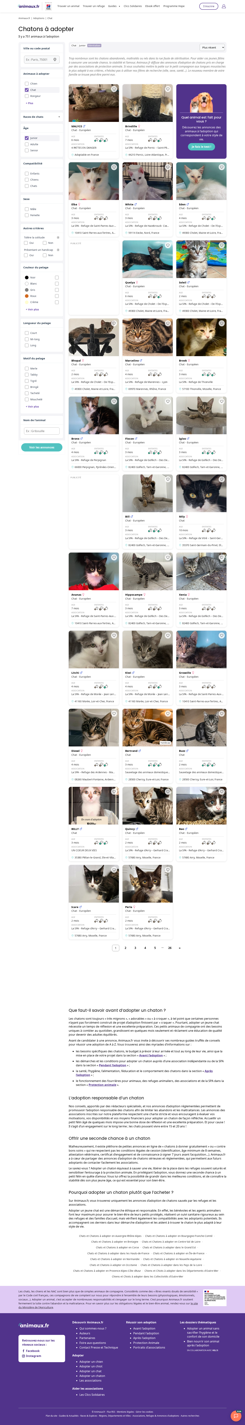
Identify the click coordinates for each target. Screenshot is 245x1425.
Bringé (34, 387)
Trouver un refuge (94, 6)
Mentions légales (125, 1411)
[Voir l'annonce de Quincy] (147, 824)
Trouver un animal (68, 6)
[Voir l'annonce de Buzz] (201, 746)
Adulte (34, 144)
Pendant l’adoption (112, 1065)
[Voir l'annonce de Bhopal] (94, 355)
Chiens (34, 179)
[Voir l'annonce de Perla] (147, 902)
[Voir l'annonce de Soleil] (201, 277)
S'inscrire (208, 6)
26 (169, 948)
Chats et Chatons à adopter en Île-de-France (178, 1253)
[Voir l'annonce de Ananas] (94, 590)
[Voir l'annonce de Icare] (94, 902)
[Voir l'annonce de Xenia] (201, 590)
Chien (33, 83)
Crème (34, 302)
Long (33, 345)
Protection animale (102, 1085)
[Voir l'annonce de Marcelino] (147, 355)
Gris (32, 290)
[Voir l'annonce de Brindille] (147, 121)
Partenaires (87, 1338)
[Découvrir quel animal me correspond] (201, 121)
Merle (33, 368)
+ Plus (29, 103)
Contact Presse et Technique (98, 1347)
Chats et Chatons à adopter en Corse (117, 1247)
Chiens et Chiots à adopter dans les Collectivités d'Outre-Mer (147, 1276)
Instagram (33, 1356)
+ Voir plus (32, 309)
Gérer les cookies (144, 1411)
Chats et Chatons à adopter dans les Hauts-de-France (118, 1253)
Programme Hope (174, 6)
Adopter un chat (90, 1371)
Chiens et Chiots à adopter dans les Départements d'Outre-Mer (181, 1270)
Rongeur (35, 96)
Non (50, 243)
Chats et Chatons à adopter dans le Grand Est (169, 1247)
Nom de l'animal (34, 420)
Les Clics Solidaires (92, 1395)
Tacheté (35, 393)
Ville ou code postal (36, 48)
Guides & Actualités (69, 1415)
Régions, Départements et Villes (115, 1415)
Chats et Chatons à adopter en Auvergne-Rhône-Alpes (110, 1236)
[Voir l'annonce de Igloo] (201, 434)
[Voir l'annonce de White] (147, 199)
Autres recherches (190, 1415)
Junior (33, 138)
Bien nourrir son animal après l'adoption (203, 1345)
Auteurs (84, 1333)
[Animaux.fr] (28, 6)
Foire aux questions (92, 1343)
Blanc (33, 283)
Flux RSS (111, 1411)
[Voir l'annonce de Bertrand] (147, 746)
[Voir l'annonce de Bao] (201, 824)
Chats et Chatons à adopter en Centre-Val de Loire (171, 1241)
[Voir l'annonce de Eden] (201, 199)
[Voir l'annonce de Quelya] (147, 277)
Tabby (33, 374)
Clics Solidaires (133, 6)
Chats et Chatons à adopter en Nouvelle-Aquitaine (172, 1259)
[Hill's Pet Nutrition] (47, 6)
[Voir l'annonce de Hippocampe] (147, 590)
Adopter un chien (91, 1362)
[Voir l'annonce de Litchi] (94, 668)
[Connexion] (223, 6)
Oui (31, 243)
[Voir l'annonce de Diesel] (94, 746)
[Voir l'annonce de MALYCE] (94, 121)
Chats (33, 186)
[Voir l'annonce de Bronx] (94, 434)
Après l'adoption (144, 1338)
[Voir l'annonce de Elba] (94, 199)
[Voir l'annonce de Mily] (201, 511)
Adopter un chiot (90, 1366)
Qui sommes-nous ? (92, 1328)
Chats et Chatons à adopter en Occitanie (113, 1265)
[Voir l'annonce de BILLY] (94, 824)
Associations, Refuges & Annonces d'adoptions (156, 1415)
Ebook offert (152, 6)
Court (33, 333)
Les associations (90, 1380)
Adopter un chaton (92, 1376)
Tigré (33, 381)
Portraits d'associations (149, 1347)
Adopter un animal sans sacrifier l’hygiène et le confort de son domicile (203, 1332)
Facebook (33, 1351)
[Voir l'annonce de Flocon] (147, 434)
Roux (33, 296)
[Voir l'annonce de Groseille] (201, 668)
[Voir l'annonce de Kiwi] (147, 668)
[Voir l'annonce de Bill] (147, 511)
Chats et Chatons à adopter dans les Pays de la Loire (171, 1265)
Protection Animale (146, 1343)
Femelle (35, 215)
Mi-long (35, 339)
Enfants (34, 173)
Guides (112, 6)
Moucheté (36, 399)
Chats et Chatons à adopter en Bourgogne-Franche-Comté (179, 1236)
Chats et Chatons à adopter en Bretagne (114, 1241)
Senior (34, 150)
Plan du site (51, 1415)
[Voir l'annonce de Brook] (201, 355)
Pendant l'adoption (146, 1333)
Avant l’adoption (151, 1055)
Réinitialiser (94, 45)
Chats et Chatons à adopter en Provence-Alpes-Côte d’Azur (107, 1270)
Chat (33, 90)
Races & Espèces (88, 1415)
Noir (33, 277)
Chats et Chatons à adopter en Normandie (115, 1259)
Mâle (33, 209)
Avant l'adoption (144, 1328)
